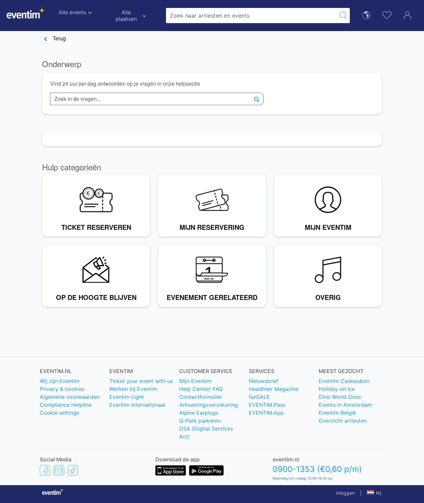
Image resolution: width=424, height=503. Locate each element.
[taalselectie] (366, 14)
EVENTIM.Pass (267, 404)
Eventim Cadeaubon (344, 381)
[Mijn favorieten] (387, 14)
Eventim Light (126, 397)
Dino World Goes (340, 397)
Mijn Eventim (195, 381)
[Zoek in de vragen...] (257, 99)
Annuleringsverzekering (208, 404)
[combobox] (251, 15)
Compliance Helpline (65, 404)
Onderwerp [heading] (61, 64)
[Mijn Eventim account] (407, 14)
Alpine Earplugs (198, 412)
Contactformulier (200, 397)
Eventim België (337, 412)
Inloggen (345, 493)
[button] (374, 493)
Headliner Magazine (273, 389)
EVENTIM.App (266, 412)
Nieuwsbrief (264, 381)
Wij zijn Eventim (60, 381)
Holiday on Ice (337, 389)
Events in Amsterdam (345, 404)
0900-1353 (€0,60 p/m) (317, 469)
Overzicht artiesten (343, 420)
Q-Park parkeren (200, 420)
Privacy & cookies (62, 389)
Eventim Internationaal (137, 404)
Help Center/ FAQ (201, 389)
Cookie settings (59, 412)
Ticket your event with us (141, 381)
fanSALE (259, 397)
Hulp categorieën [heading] (71, 167)
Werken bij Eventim (133, 389)
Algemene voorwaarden (69, 397)
